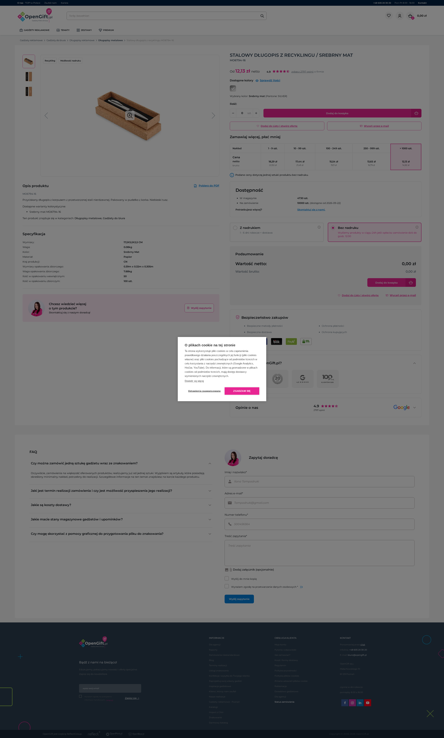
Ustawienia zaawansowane (203, 391)
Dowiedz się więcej (194, 381)
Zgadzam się (241, 391)
